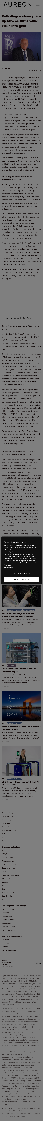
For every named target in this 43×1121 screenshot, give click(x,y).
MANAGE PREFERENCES (21, 573)
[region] (21, 560)
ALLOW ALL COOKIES (21, 579)
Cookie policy (9, 567)
